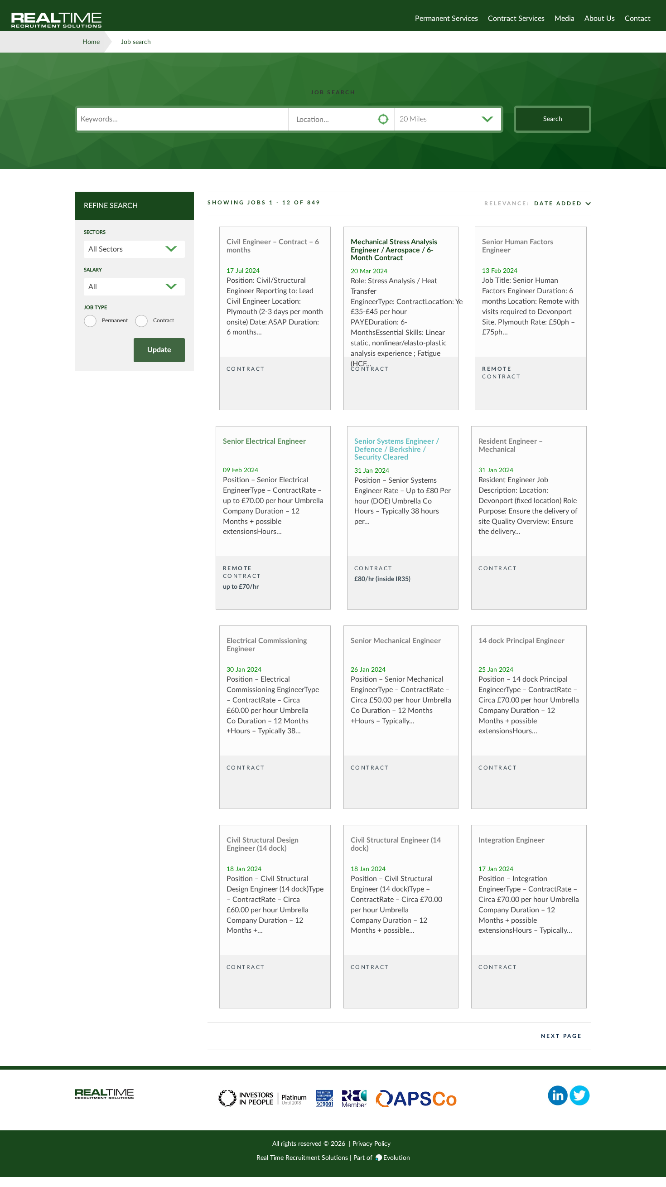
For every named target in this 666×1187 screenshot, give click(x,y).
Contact (638, 18)
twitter (579, 1095)
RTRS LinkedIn (558, 1095)
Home (91, 42)
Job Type (95, 307)
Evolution (396, 1158)
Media (564, 18)
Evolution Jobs (56, 20)
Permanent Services (446, 18)
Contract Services (516, 18)
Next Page (561, 1036)
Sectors (95, 232)
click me (383, 119)
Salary (93, 270)
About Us (599, 18)
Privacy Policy (371, 1144)
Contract (163, 320)
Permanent (115, 320)
